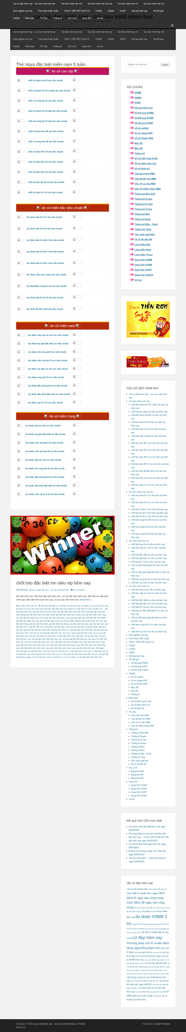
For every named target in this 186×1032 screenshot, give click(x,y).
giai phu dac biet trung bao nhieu (84, 627)
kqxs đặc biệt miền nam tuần (58, 648)
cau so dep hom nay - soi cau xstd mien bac (50, 590)
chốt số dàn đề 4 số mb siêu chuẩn (45, 151)
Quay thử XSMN (143, 265)
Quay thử (86, 18)
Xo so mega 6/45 (143, 133)
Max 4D (138, 148)
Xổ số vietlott (137, 677)
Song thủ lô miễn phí (160, 996)
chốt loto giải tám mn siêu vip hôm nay (149, 603)
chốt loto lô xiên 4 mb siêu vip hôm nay (149, 516)
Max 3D (138, 143)
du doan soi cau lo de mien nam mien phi (33, 609)
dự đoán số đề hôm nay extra (141, 929)
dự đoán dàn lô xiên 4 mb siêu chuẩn (45, 263)
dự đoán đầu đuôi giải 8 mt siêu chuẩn (45, 477)
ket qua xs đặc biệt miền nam (36, 642)
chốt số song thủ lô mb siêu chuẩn (45, 100)
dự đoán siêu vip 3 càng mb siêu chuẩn (46, 274)
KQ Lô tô (72, 18)
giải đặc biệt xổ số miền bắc (41, 627)
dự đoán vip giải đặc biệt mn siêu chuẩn (48, 343)
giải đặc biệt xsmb (61, 627)
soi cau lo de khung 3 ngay (148, 956)
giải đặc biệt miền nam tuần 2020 (71, 612)
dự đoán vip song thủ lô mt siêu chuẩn (45, 468)
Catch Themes (163, 1024)
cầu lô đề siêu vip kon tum (155, 908)
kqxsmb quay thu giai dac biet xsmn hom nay (35, 651)
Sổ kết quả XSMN (144, 118)
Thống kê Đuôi (142, 219)
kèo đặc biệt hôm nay (38, 636)
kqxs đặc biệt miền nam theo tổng (91, 645)
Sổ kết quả (158, 11)
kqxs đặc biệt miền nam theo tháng (60, 645)
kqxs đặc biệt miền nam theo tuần (30, 648)
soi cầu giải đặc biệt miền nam (89, 657)
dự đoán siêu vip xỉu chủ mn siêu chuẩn (48, 335)
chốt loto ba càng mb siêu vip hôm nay (149, 411)
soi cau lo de (157, 952)
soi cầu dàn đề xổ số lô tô (156, 974)
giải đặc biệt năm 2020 (95, 618)
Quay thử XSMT (143, 270)
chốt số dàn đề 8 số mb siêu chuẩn (45, 172)
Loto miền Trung (143, 255)
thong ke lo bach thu (136, 999)
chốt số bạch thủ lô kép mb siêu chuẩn (47, 111)
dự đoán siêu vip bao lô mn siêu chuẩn (47, 360)
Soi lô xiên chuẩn (144, 996)
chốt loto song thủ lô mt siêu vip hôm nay (150, 579)
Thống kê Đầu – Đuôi (146, 224)
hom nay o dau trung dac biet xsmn (77, 633)
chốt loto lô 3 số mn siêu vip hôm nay (148, 607)
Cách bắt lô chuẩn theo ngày (142, 893)
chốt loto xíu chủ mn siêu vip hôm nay (149, 631)
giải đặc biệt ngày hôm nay (27, 621)
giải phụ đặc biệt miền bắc (81, 630)
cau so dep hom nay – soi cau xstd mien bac (34, 3)
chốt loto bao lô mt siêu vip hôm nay (148, 544)
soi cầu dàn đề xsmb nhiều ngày (150, 970)
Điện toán (29, 18)
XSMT (123, 11)
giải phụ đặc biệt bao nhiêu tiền (37, 630)
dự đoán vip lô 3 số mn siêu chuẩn (45, 402)
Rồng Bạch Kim (151, 948)
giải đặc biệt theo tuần (79, 624)
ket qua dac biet (91, 636)
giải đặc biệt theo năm (38, 624)
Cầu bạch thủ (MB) (144, 174)
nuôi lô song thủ (38, 657)
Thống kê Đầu (142, 214)
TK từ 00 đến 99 (143, 239)
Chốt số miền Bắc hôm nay (157, 889)
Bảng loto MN (137, 778)
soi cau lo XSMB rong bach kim (155, 960)
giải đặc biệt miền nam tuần (44, 612)
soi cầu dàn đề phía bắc (156, 963)
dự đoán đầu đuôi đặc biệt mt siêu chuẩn (46, 485)
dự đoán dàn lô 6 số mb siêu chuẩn (44, 217)
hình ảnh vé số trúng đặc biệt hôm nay (45, 633)
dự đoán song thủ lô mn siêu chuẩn (46, 377)
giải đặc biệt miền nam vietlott (68, 615)
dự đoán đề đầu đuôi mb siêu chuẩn (45, 309)
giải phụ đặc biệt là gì (60, 630)
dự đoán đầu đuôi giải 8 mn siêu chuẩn (47, 385)
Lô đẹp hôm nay (98, 651)
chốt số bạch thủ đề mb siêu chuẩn (46, 131)
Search (165, 65)
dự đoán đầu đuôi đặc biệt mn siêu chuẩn (49, 394)
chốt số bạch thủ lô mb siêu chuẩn (45, 80)
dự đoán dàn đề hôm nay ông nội (143, 924)
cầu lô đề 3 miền (139, 908)
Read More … (86, 599)
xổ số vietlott (141, 128)
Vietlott (16, 18)
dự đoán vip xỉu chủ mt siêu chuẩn (43, 425)
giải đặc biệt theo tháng (59, 624)
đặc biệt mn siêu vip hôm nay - (91, 609)
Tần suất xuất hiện (144, 234)
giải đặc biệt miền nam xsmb (57, 618)
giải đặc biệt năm (78, 618)
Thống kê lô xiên (143, 204)
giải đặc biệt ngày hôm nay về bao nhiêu (57, 621)
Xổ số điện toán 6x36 (146, 158)
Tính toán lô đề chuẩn (48, 11)
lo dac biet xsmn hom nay (80, 651)
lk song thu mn (62, 651)
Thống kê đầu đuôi (144, 194)
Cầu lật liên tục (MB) (145, 179)
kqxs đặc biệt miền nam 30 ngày (64, 642)
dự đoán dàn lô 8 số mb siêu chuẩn (44, 228)
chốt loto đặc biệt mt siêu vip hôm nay (149, 554)
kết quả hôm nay (139, 11)
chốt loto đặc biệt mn (49, 606)
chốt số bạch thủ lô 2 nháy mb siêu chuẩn (49, 90)
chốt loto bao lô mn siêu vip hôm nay (148, 589)
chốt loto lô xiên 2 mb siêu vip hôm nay (149, 509)
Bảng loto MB (137, 771)
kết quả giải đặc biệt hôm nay (74, 639)
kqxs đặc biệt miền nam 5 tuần (92, 642)
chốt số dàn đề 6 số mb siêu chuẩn (45, 162)
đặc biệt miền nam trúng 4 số (64, 609)
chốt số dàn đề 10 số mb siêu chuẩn (46, 182)
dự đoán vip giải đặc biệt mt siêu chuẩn (45, 434)
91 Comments (79, 590)
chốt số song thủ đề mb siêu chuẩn (46, 141)
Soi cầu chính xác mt (128, 3)
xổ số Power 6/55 (143, 138)
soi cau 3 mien (69, 657)
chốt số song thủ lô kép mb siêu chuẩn (47, 121)
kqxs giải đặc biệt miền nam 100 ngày (87, 648)
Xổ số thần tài (142, 168)
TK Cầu (43, 18)
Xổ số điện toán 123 (145, 163)
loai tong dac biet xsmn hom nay (45, 654)
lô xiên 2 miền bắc (152, 932)
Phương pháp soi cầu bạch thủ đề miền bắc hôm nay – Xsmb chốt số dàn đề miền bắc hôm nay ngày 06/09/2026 (149, 837)
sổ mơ (100, 18)
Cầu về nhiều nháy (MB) (147, 189)
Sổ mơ (138, 280)
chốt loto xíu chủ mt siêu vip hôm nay (148, 582)
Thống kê (57, 18)
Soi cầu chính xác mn (154, 3)
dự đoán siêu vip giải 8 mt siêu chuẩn (44, 442)
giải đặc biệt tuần (97, 624)
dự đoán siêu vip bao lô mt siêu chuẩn (45, 451)
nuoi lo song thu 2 (54, 657)
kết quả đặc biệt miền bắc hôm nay (46, 639)
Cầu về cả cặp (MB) (145, 184)
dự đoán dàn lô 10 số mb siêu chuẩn (45, 297)
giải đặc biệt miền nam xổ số (32, 618)
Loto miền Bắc (142, 244)
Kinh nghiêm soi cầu (22, 11)
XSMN (111, 11)
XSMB (98, 11)
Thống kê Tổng (142, 229)
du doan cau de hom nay (70, 606)
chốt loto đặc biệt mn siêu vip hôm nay (53, 583)
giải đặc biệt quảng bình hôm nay (89, 621)
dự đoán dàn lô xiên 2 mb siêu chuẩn (45, 240)
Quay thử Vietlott (143, 275)
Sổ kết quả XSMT (143, 123)
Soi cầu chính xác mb (71, 3)
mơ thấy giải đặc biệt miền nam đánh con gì (78, 654)
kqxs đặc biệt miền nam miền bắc (30, 645)
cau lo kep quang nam (137, 889)
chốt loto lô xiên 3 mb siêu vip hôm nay (149, 513)
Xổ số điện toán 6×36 (141, 701)
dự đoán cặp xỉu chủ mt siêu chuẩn (43, 460)
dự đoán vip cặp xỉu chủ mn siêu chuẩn (48, 369)
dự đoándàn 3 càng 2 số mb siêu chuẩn (46, 286)
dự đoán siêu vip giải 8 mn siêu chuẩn (47, 352)
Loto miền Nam (142, 249)
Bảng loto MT (137, 774)
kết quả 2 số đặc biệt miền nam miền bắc (65, 636)
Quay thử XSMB (143, 260)
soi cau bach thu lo (143, 952)
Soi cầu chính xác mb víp (100, 3)
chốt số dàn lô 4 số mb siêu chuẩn (45, 192)
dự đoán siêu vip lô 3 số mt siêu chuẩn (45, 494)
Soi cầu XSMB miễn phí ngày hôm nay (148, 992)
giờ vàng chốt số (136, 932)
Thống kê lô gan (143, 199)
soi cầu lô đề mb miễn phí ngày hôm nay (145, 981)
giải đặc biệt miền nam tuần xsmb (40, 615)
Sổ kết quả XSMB (144, 113)
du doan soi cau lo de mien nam (94, 606)
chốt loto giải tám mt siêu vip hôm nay (149, 558)
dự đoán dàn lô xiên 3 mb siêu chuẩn (45, 251)
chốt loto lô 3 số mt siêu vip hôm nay (148, 561)
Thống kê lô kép (143, 209)
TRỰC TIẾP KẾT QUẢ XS (77, 11)
